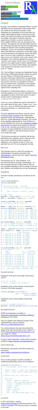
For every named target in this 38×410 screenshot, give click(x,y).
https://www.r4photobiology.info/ (12, 324)
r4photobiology (6, 155)
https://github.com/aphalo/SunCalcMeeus (15, 352)
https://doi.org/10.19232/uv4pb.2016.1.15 (15, 336)
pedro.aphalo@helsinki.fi (9, 403)
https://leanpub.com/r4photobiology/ (21, 341)
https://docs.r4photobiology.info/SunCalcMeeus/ (17, 315)
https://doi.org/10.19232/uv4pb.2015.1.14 (20, 332)
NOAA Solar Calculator (11, 115)
